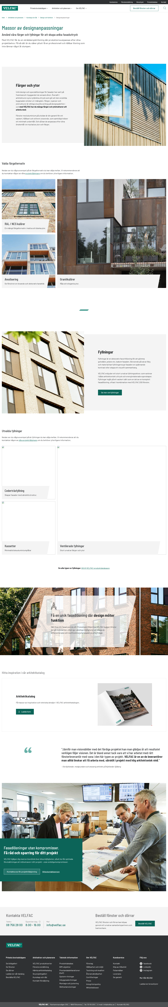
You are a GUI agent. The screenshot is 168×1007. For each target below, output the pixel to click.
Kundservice (113, 2)
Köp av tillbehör (120, 967)
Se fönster (10, 967)
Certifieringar (92, 977)
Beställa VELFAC (13, 977)
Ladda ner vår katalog (15, 974)
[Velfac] (10, 8)
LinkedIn (147, 967)
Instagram (147, 970)
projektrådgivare (32, 173)
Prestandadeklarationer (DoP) (69, 971)
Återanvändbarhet (94, 974)
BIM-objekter (65, 967)
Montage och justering (69, 983)
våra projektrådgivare (28, 440)
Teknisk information (68, 957)
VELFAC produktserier (42, 963)
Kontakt (163, 2)
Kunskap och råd (31, 17)
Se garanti (117, 977)
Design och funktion (46, 17)
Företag (89, 963)
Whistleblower (92, 987)
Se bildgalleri (11, 963)
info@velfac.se (56, 925)
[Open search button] (164, 8)
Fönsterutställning (127, 2)
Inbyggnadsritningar (68, 980)
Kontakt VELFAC (123, 1004)
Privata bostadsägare (38, 8)
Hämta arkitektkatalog (42, 970)
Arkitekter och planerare (61, 8)
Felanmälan (118, 970)
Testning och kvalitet (95, 970)
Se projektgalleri (40, 974)
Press (88, 980)
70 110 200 (91, 1004)
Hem (3, 17)
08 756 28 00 (14, 925)
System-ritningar (66, 976)
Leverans (117, 974)
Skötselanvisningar (67, 987)
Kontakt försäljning (41, 980)
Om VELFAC (80, 8)
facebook (147, 963)
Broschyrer (140, 2)
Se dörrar (10, 970)
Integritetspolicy (93, 984)
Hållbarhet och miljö (94, 967)
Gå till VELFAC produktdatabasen (95, 568)
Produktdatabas (152, 2)
